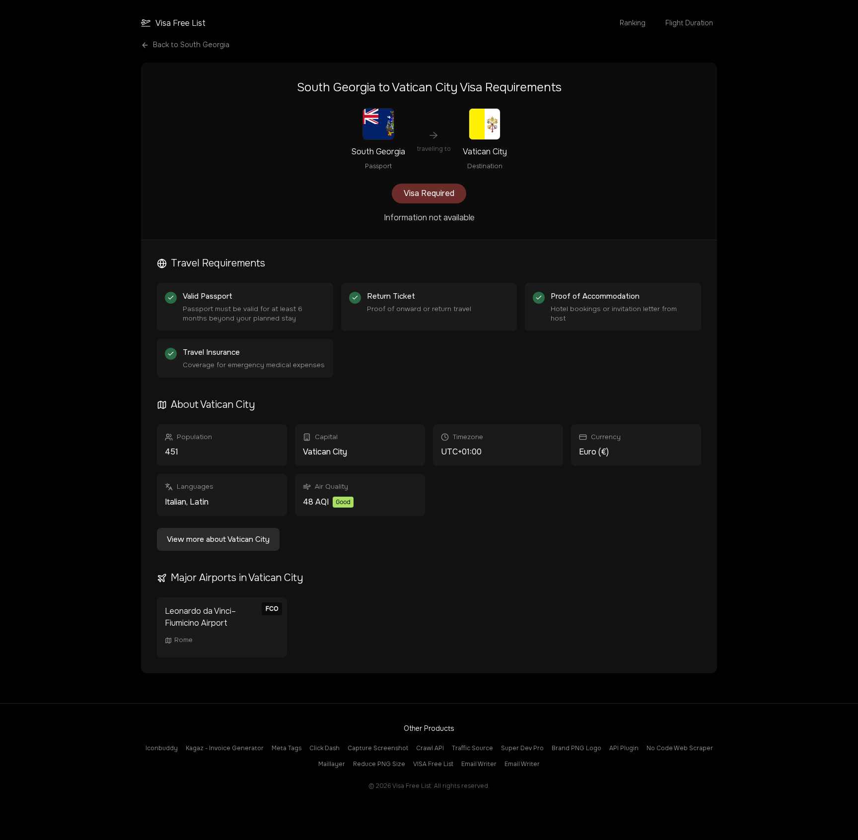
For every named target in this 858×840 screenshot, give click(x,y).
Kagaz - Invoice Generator (225, 748)
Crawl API (430, 748)
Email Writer (479, 764)
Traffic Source (472, 748)
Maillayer (331, 764)
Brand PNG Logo (576, 748)
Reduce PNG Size (379, 764)
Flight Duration (689, 22)
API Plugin (624, 748)
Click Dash (324, 748)
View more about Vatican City (218, 539)
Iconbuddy (161, 748)
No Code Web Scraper (679, 748)
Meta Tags (286, 748)
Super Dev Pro (522, 748)
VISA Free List (433, 764)
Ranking (632, 22)
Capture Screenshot (378, 748)
